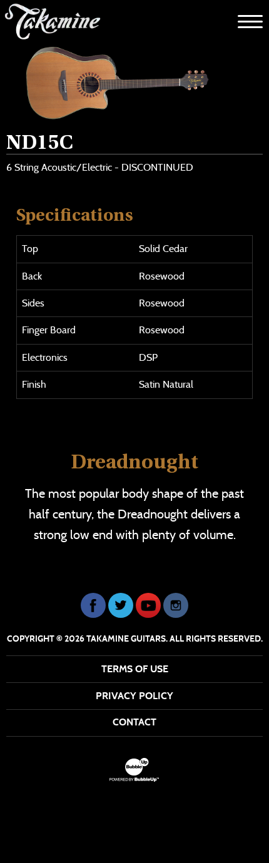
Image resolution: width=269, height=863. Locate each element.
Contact (134, 722)
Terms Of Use (134, 669)
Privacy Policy (134, 696)
